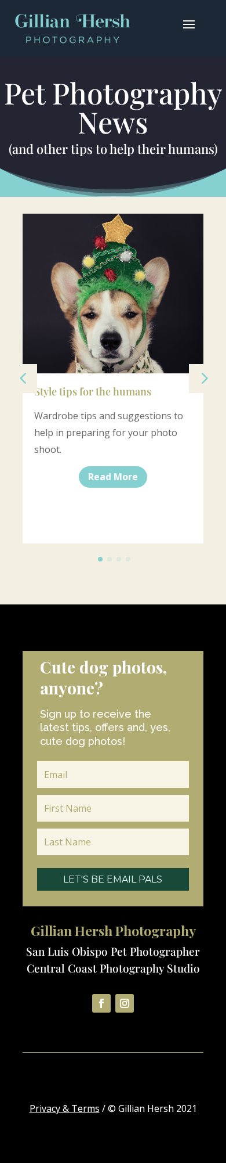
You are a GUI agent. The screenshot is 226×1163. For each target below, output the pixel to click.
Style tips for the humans (92, 391)
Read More (113, 476)
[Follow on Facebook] (101, 1003)
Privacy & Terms (65, 1108)
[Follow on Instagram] (124, 1003)
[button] (203, 378)
